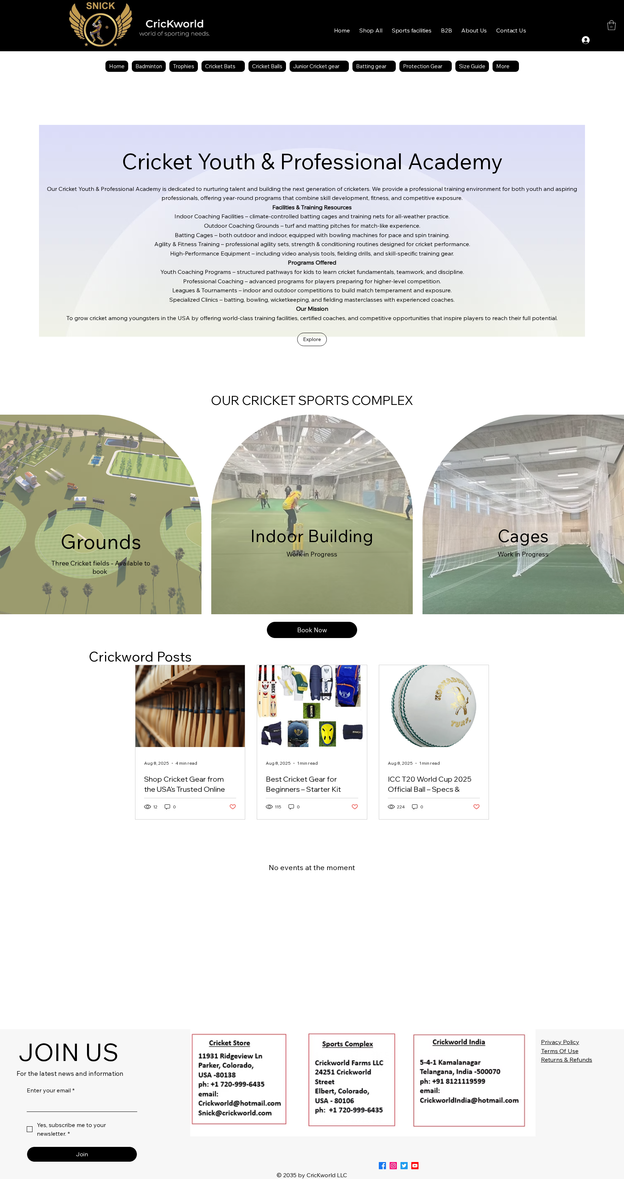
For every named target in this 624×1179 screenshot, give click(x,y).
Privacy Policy (560, 1041)
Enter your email (51, 1090)
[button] (411, 30)
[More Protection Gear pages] (446, 66)
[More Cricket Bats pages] (239, 66)
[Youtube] (415, 1165)
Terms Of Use (559, 1050)
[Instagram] (393, 1165)
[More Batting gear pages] (390, 66)
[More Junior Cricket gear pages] (343, 66)
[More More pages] (513, 66)
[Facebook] (382, 1165)
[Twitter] (404, 1165)
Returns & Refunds (566, 1059)
